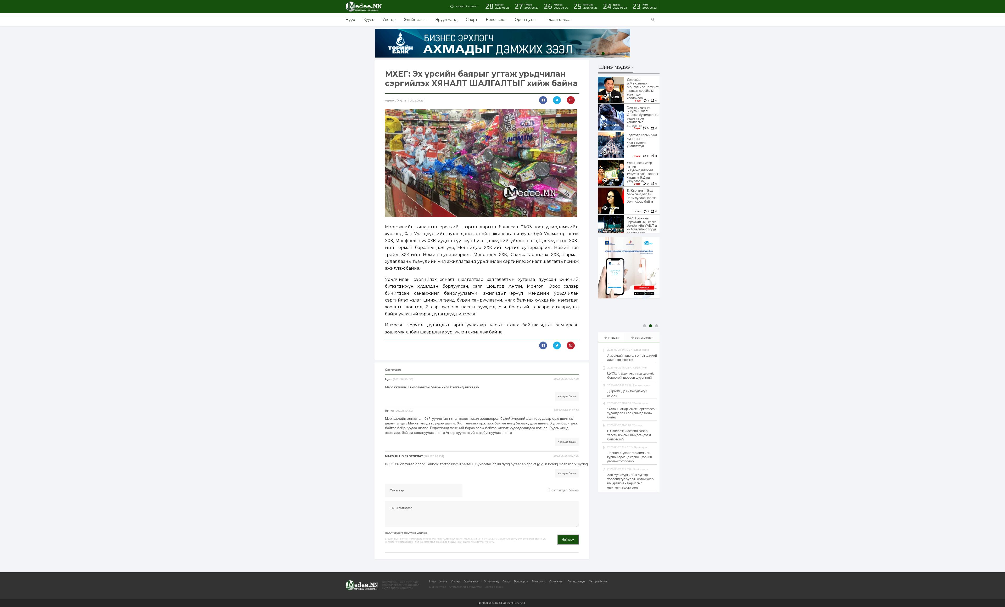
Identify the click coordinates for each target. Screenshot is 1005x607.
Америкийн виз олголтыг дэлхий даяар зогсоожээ (632, 358)
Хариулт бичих (567, 396)
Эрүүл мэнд (446, 19)
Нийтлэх (568, 539)
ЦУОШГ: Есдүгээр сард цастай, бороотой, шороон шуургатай (630, 375)
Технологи (538, 581)
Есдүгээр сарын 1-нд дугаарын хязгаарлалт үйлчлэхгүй (642, 140)
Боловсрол (496, 19)
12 (627, 53)
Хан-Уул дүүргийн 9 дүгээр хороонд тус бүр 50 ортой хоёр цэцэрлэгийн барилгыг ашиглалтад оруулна (630, 481)
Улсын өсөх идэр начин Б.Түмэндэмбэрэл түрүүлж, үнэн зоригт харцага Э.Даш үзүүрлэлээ (642, 172)
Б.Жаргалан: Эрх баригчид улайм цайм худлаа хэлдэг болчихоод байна (641, 196)
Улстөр (389, 19)
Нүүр (350, 19)
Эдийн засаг (415, 19)
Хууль (369, 19)
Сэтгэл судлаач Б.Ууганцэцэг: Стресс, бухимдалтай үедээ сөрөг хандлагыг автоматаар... (642, 117)
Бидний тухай (437, 586)
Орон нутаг (525, 19)
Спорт (471, 19)
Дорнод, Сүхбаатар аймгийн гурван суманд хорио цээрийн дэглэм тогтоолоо (629, 457)
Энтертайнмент (598, 581)
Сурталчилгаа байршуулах (465, 586)
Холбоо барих (494, 586)
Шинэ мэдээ (614, 67)
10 (615, 53)
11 (621, 53)
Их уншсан (611, 337)
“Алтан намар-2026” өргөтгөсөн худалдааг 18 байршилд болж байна (631, 413)
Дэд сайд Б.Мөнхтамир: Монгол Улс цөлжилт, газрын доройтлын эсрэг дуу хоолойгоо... (643, 89)
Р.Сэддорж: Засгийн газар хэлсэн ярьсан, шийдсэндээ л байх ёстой (629, 435)
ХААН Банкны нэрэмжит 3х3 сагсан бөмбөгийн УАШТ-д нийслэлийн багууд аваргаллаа (642, 226)
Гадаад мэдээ (557, 19)
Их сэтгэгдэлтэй (642, 337)
